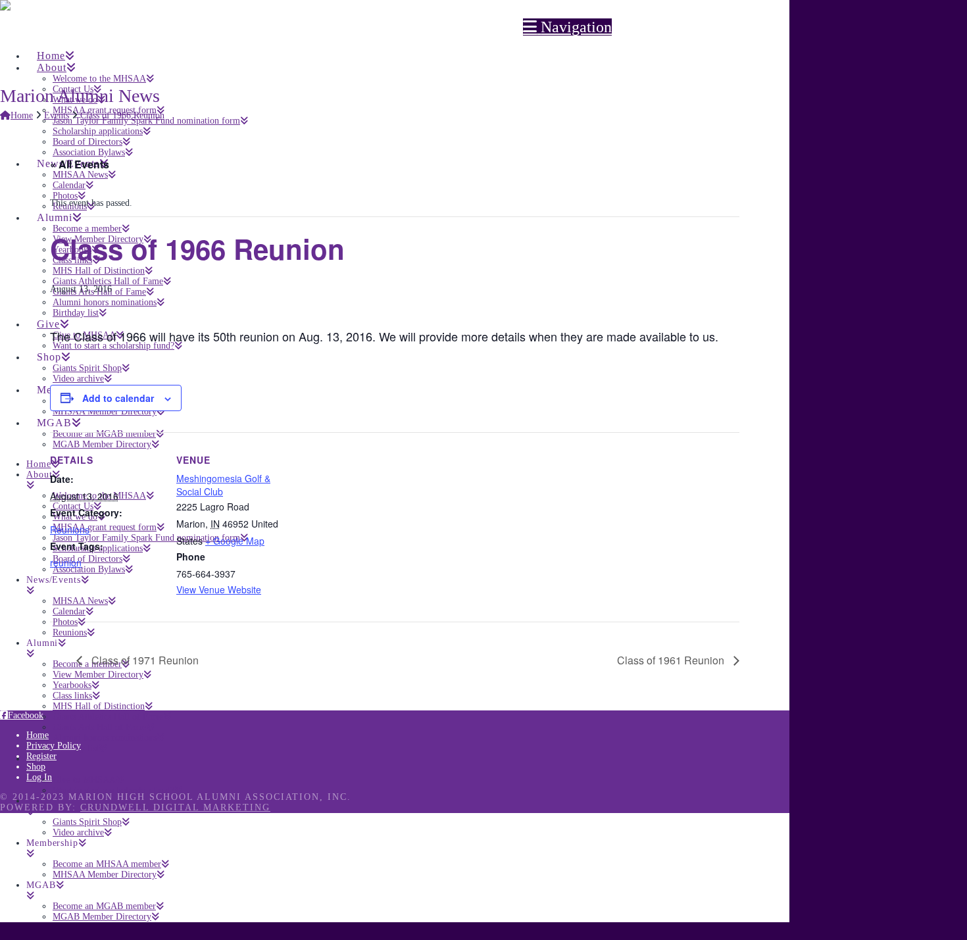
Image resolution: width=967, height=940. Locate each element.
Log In (39, 777)
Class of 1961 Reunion (672, 660)
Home (37, 735)
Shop (35, 767)
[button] (567, 27)
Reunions (69, 529)
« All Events (79, 164)
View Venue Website (218, 589)
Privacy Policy (53, 746)
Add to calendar (118, 398)
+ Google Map (234, 540)
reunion (66, 562)
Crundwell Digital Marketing (175, 807)
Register (41, 756)
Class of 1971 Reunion (144, 660)
